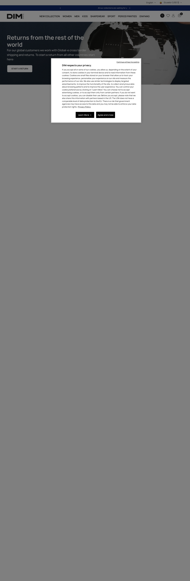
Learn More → (85, 115)
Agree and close (105, 115)
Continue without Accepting (128, 62)
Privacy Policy (84, 106)
